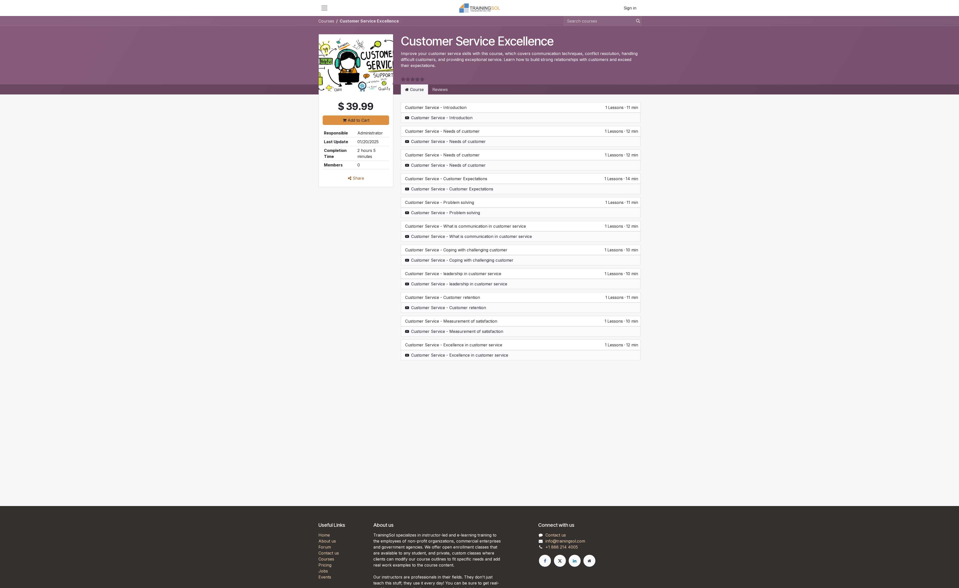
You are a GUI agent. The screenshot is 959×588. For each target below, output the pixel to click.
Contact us (328, 553)
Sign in (630, 7)
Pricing (324, 565)
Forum (324, 547)
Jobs (323, 571)
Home (324, 535)
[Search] (636, 21)
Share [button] (357, 178)
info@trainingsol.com (565, 541)
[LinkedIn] (575, 561)
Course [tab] (416, 89)
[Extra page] (589, 561)
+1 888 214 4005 (561, 547)
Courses (326, 20)
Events (324, 577)
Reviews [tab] (440, 89)
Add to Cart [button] (357, 120)
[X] (560, 561)
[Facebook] (545, 561)
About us (327, 541)
